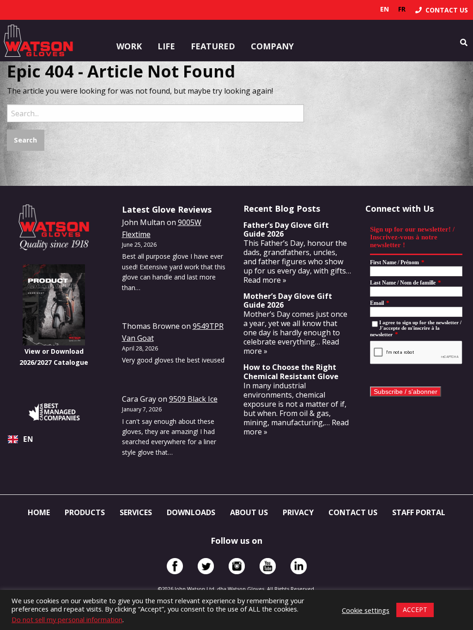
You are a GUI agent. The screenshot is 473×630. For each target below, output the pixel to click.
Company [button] (272, 46)
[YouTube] (267, 566)
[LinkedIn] (298, 566)
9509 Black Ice (193, 399)
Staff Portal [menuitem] (418, 512)
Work (129, 46)
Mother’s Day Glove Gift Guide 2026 (287, 300)
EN (28, 439)
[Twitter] (205, 566)
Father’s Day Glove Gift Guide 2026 (286, 229)
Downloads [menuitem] (191, 512)
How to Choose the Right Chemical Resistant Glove (291, 371)
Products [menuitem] (85, 512)
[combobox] (54, 439)
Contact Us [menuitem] (352, 512)
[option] (402, 9)
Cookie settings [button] (365, 610)
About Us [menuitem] (249, 512)
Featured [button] (213, 46)
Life (166, 46)
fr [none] (402, 9)
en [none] (384, 9)
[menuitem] (441, 10)
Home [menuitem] (39, 512)
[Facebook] (174, 566)
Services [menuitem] (136, 512)
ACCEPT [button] (415, 609)
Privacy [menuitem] (298, 512)
